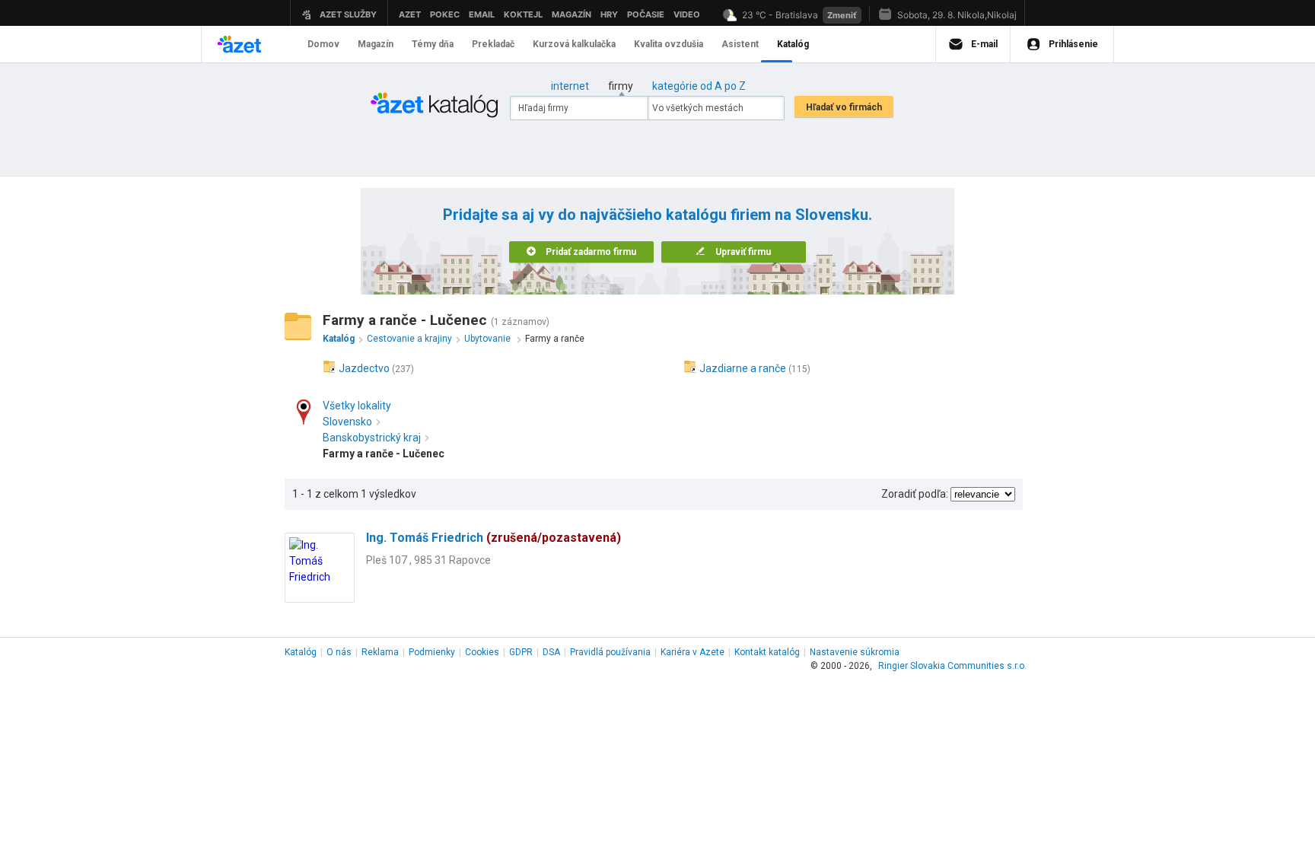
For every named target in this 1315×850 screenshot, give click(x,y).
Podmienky (432, 652)
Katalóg (301, 652)
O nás (339, 652)
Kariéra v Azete (692, 652)
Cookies (482, 652)
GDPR (521, 652)
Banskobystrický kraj (372, 437)
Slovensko (347, 421)
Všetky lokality (357, 406)
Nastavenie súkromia (854, 652)
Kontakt (767, 652)
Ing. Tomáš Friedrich (493, 537)
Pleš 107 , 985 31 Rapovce (428, 560)
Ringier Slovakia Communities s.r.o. (952, 666)
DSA (551, 652)
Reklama (380, 652)
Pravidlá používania (610, 652)
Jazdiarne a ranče (742, 368)
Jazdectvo (364, 368)
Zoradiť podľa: (914, 494)
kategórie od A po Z (699, 86)
